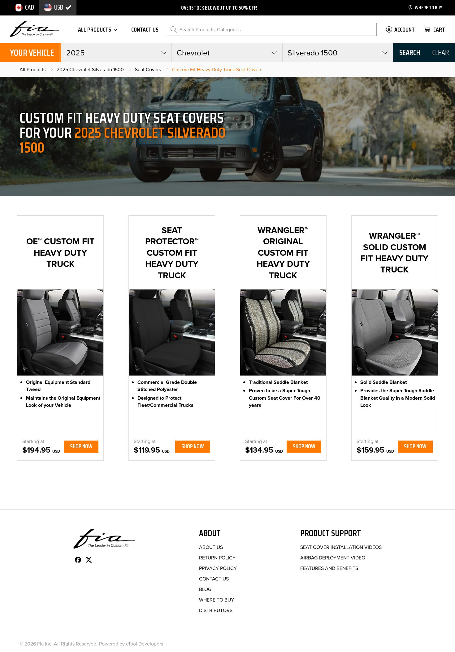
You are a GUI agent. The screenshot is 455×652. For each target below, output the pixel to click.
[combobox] (116, 52)
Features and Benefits (329, 568)
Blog (205, 589)
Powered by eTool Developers (131, 643)
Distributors (215, 610)
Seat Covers (148, 69)
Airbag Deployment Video (332, 557)
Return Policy (217, 557)
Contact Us (214, 578)
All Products (33, 69)
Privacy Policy (218, 568)
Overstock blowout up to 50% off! (219, 7)
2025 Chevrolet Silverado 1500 (90, 69)
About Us (211, 547)
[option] (24, 7)
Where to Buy (216, 599)
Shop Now (81, 446)
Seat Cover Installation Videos (341, 547)
